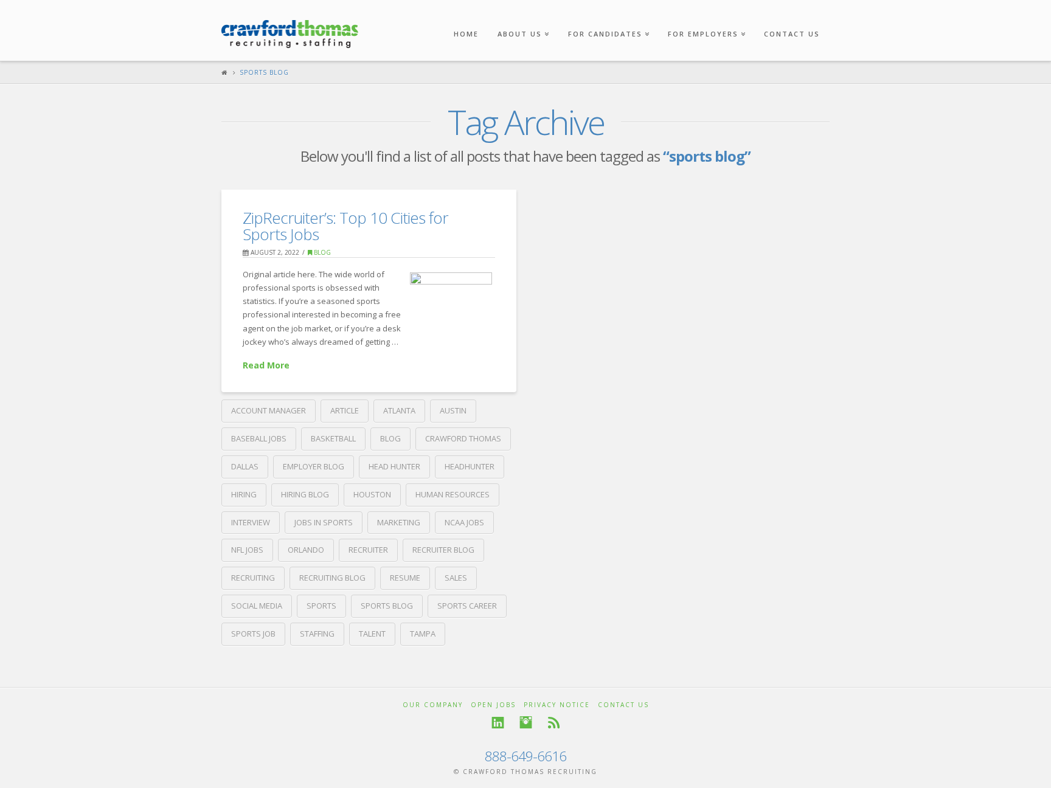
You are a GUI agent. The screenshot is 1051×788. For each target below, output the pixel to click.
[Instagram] (525, 722)
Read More (266, 365)
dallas (244, 466)
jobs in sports (323, 522)
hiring (244, 494)
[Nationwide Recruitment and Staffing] (289, 28)
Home (466, 33)
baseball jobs (258, 438)
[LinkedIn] (497, 722)
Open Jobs (493, 704)
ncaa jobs (464, 522)
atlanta (399, 410)
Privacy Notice (557, 704)
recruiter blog (443, 549)
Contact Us (792, 33)
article (344, 410)
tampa (422, 633)
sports (321, 605)
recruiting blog (332, 577)
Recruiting (253, 577)
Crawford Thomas (463, 438)
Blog (321, 252)
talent (372, 633)
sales (456, 577)
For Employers (705, 19)
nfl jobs (247, 549)
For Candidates (607, 19)
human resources (452, 494)
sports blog (387, 605)
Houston (372, 494)
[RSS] (553, 722)
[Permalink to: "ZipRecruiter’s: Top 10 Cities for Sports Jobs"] (451, 299)
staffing (317, 633)
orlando (306, 549)
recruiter (368, 549)
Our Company (433, 704)
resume (405, 577)
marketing (398, 522)
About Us (522, 19)
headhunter (469, 466)
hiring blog (305, 494)
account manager (268, 410)
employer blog (313, 466)
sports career (467, 605)
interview (250, 522)
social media (256, 605)
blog (390, 438)
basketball (333, 438)
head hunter (394, 466)
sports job (253, 633)
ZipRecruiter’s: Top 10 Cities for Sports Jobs (345, 226)
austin (453, 410)
